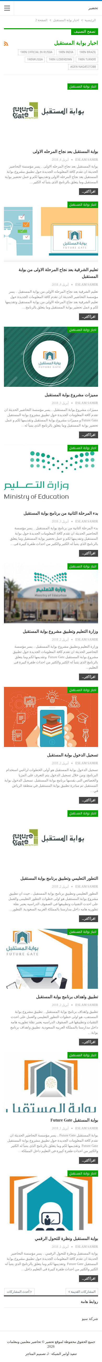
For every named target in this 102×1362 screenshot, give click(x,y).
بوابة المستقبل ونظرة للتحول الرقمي (66, 1238)
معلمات (12, 1342)
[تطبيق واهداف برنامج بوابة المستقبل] (51, 959)
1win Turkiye (87, 59)
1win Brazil (87, 52)
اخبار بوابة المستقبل (82, 86)
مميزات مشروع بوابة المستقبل (71, 395)
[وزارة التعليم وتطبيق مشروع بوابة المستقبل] (51, 593)
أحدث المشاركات (18, 1292)
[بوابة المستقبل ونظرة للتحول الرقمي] (51, 1200)
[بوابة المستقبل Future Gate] (51, 1082)
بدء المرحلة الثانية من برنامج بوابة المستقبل (61, 513)
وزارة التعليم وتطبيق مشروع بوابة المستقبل (60, 631)
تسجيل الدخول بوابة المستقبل (72, 755)
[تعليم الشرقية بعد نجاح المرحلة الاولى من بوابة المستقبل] (51, 232)
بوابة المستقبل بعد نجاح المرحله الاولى (65, 151)
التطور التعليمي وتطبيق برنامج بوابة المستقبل (59, 878)
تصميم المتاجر (35, 1354)
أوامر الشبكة (60, 1354)
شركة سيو (90, 1319)
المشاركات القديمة (82, 1292)
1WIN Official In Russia (36, 52)
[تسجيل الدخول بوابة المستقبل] (51, 717)
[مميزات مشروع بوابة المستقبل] (51, 357)
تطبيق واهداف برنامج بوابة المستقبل (67, 997)
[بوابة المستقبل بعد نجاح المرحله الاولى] (51, 113)
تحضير (93, 8)
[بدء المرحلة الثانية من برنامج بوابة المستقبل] (51, 475)
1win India (65, 52)
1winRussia (35, 59)
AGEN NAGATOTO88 (83, 66)
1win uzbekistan (60, 59)
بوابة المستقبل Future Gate (74, 1120)
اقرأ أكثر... (88, 191)
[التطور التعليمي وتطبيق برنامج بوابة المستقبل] (51, 840)
